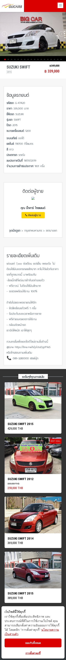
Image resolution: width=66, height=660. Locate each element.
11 (38, 59)
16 (54, 59)
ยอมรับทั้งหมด (33, 642)
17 (57, 59)
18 (61, 59)
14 (48, 59)
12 (41, 59)
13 (44, 59)
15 (51, 59)
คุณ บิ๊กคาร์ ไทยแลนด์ (33, 207)
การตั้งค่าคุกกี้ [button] (33, 653)
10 (34, 59)
